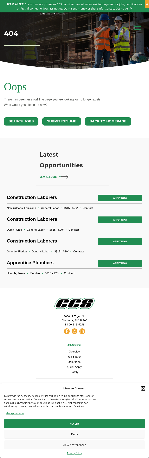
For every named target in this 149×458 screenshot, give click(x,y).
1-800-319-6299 (75, 324)
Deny (74, 434)
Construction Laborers (32, 197)
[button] (143, 388)
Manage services (15, 413)
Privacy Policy (74, 453)
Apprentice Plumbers (30, 262)
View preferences (74, 445)
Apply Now (120, 198)
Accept (74, 423)
